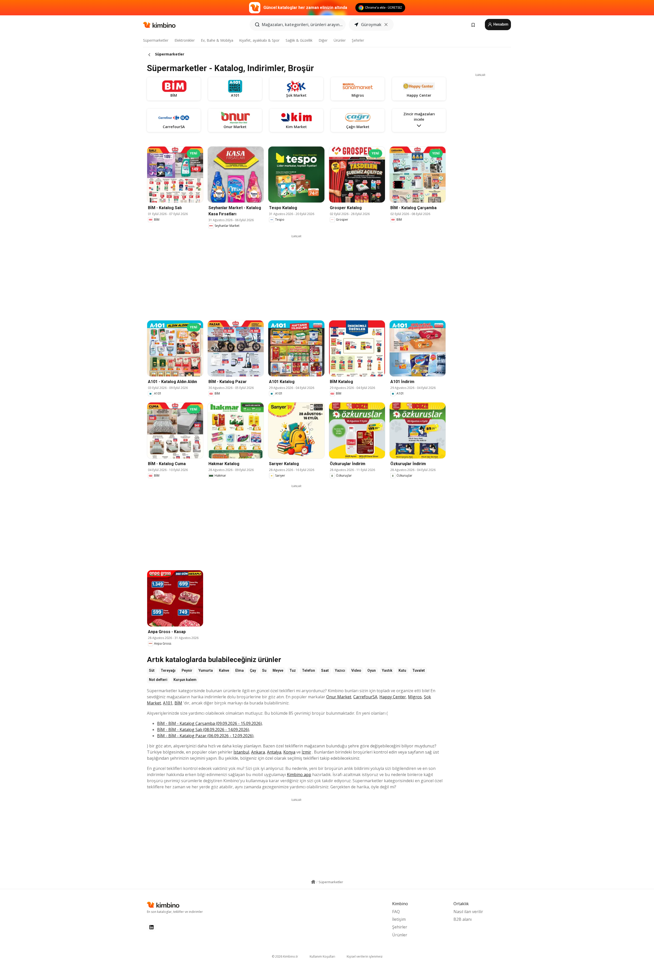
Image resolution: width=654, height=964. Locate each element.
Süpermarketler (155, 40)
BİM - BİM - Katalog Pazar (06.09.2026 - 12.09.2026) (205, 735)
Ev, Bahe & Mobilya (217, 40)
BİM (178, 703)
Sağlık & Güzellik (299, 40)
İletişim (399, 919)
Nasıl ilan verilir (468, 911)
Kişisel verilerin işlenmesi (364, 956)
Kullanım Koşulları (322, 956)
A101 (167, 703)
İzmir (306, 752)
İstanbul (241, 752)
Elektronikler (184, 40)
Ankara (258, 752)
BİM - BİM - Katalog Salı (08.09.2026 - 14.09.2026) (203, 729)
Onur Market (338, 697)
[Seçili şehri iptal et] (386, 24)
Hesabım (500, 24)
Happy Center (392, 697)
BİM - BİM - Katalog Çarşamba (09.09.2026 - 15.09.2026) (209, 723)
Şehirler (358, 40)
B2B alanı (462, 919)
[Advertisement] (296, 274)
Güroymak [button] (371, 24)
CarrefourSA (365, 697)
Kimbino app (299, 774)
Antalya (274, 752)
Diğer (323, 40)
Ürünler (340, 40)
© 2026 (285, 956)
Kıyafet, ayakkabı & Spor (259, 40)
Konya (289, 752)
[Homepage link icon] (313, 882)
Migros (415, 697)
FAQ (396, 911)
